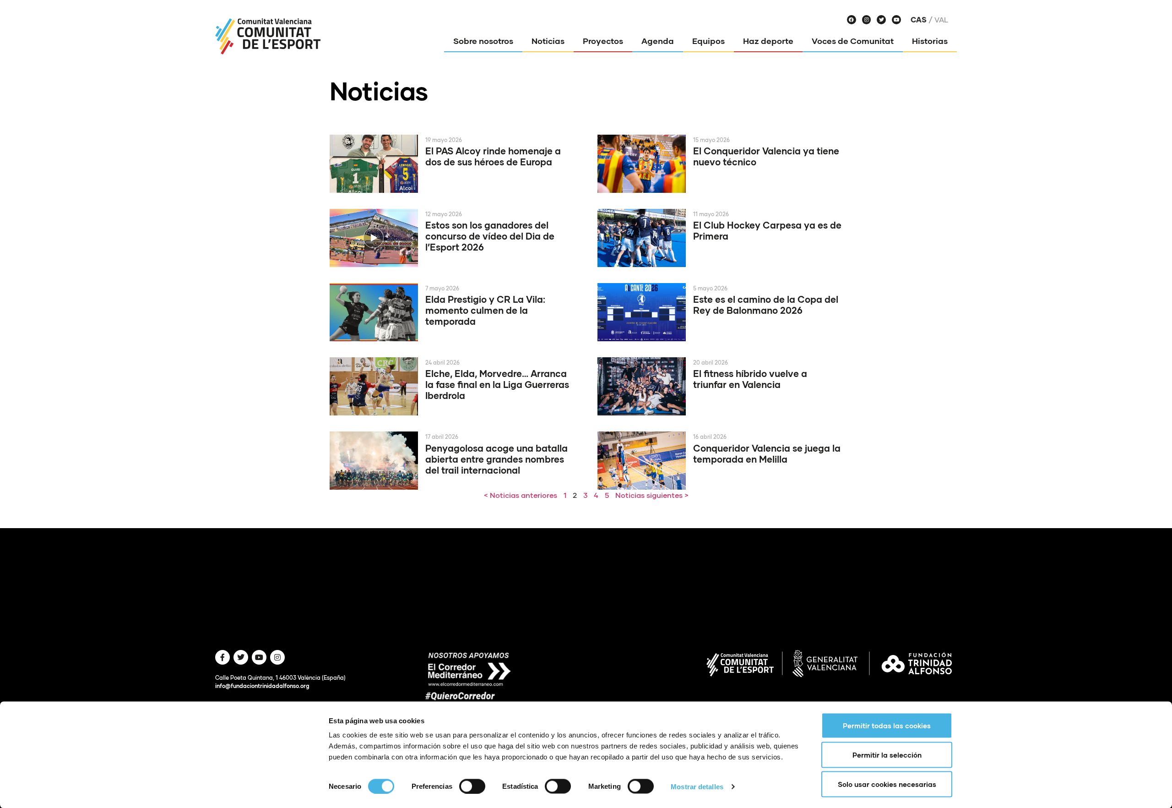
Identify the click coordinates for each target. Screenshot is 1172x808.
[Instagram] (866, 19)
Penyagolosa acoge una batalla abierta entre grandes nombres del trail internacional (496, 458)
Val (941, 19)
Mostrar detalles (697, 786)
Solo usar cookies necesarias (887, 784)
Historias (930, 41)
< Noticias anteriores (520, 495)
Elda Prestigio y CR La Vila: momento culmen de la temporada (485, 310)
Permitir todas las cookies (887, 725)
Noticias (548, 41)
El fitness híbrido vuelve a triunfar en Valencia (750, 379)
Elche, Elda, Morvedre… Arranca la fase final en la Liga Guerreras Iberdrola (497, 384)
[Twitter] (881, 19)
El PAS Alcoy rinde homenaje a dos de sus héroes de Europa (493, 156)
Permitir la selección (887, 755)
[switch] (472, 786)
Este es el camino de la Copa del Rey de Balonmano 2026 (765, 305)
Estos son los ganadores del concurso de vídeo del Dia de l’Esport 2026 (489, 235)
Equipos (708, 41)
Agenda (657, 41)
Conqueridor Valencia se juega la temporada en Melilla (767, 453)
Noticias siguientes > (652, 495)
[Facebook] (851, 19)
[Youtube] (896, 19)
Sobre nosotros (483, 41)
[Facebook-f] (222, 657)
